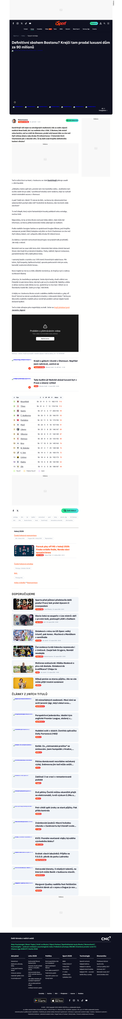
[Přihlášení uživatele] (101, 23)
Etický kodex (72, 1014)
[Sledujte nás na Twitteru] (21, 23)
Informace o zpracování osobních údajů (78, 1012)
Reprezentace (32, 583)
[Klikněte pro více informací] (15, 102)
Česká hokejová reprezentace (25, 535)
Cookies (92, 1012)
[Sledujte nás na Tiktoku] (25, 23)
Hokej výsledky (19, 583)
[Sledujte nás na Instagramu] (17, 23)
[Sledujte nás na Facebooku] (13, 23)
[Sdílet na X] (17, 510)
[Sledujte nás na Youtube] (30, 23)
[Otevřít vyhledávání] (104, 23)
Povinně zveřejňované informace (85, 1014)
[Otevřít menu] (108, 23)
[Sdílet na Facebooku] (13, 510)
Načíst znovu (45, 338)
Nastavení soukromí (101, 1012)
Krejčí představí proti (62, 307)
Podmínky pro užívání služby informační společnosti (53, 1012)
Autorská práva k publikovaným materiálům (26, 1012)
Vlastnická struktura (33, 1014)
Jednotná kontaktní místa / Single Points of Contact (54, 1014)
